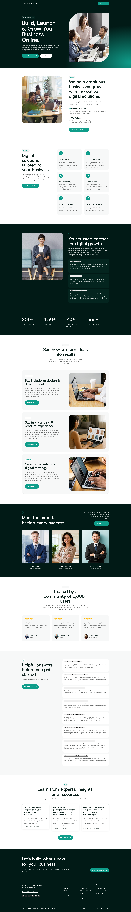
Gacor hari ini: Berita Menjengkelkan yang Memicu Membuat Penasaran (32, 811)
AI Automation (100, 888)
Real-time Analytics (102, 893)
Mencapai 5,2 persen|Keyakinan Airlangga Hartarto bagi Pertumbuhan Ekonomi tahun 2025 (65, 811)
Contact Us (66, 895)
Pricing (81, 898)
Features (81, 895)
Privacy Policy (83, 888)
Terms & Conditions (85, 890)
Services (81, 893)
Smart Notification (101, 891)
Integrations (99, 896)
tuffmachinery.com (30, 3)
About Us (65, 888)
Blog (64, 893)
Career (65, 890)
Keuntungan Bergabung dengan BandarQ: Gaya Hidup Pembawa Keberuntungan (93, 811)
